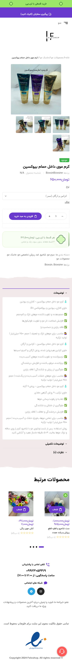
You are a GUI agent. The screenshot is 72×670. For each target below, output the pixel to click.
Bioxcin (50, 173)
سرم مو (51, 254)
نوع (67, 187)
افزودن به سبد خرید (23, 216)
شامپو (43, 254)
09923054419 (36, 570)
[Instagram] (41, 591)
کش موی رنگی (26, 528)
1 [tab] (41, 547)
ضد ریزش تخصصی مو (28, 254)
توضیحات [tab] (59, 293)
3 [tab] (33, 547)
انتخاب (55, 509)
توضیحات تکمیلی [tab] (54, 444)
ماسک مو (44, 57)
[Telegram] (31, 591)
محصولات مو (57, 57)
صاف (67, 202)
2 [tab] (36, 547)
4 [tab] (30, 547)
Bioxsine (58, 173)
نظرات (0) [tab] (58, 452)
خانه (67, 57)
